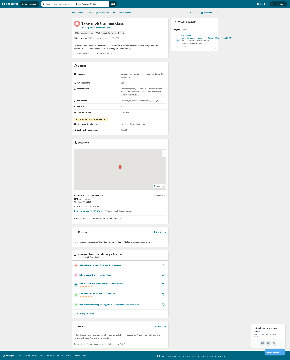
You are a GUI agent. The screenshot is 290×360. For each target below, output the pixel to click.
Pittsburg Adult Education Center (95, 27)
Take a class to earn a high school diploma (97, 293)
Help (41, 355)
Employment (77, 12)
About (20, 355)
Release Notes (66, 355)
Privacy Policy (207, 356)
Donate (77, 355)
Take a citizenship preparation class (95, 275)
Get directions (82, 211)
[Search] (43, 4)
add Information (31, 355)
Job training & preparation (97, 12)
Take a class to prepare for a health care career (100, 265)
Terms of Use (220, 356)
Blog (84, 355)
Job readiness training (121, 12)
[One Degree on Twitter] (163, 356)
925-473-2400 (98, 211)
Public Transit (160, 186)
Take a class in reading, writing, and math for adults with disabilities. (109, 304)
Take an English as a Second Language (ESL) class (101, 283)
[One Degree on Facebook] (158, 356)
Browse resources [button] (29, 4)
